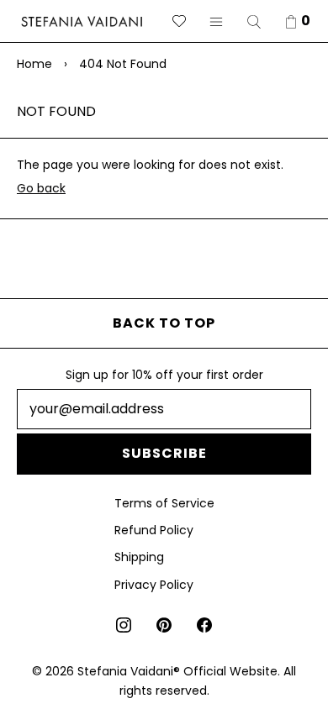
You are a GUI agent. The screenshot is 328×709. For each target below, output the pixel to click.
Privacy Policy (153, 584)
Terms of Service (164, 503)
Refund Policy (153, 530)
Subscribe (164, 453)
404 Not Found (123, 63)
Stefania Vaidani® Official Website (177, 671)
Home (34, 63)
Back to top (164, 323)
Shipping (139, 557)
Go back (41, 188)
